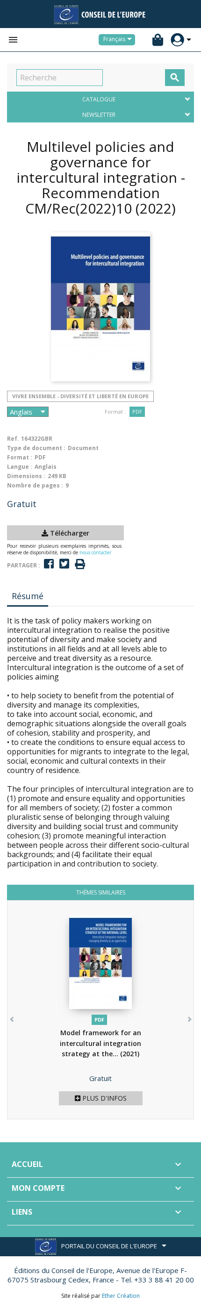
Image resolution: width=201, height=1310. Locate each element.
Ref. (13, 439)
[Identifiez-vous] (177, 40)
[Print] (80, 564)
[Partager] (49, 564)
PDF (137, 411)
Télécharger (68, 533)
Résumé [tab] (27, 595)
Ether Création (121, 1296)
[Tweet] (64, 564)
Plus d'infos (103, 1098)
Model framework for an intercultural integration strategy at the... (100, 1043)
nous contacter (95, 552)
